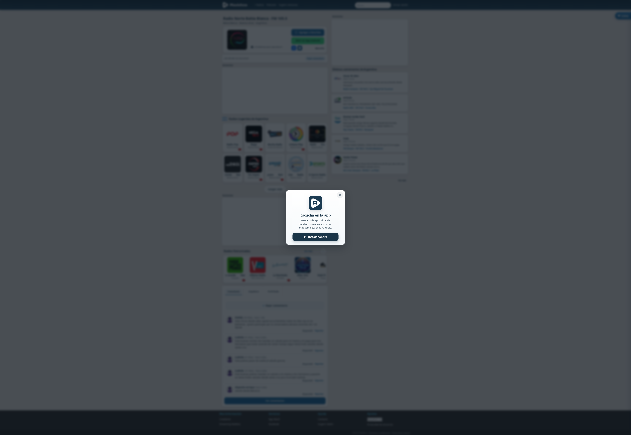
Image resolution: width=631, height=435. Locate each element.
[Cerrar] (340, 195)
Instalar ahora (317, 237)
